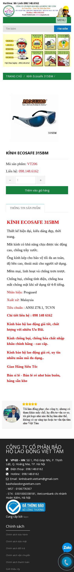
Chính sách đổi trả (15, 548)
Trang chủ (14, 76)
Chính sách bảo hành (17, 534)
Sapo (25, 516)
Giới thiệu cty (13, 568)
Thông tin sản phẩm (25, 208)
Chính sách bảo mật (16, 541)
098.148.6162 (31, 3)
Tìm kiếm (62, 28)
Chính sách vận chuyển (18, 555)
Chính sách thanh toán (17, 562)
